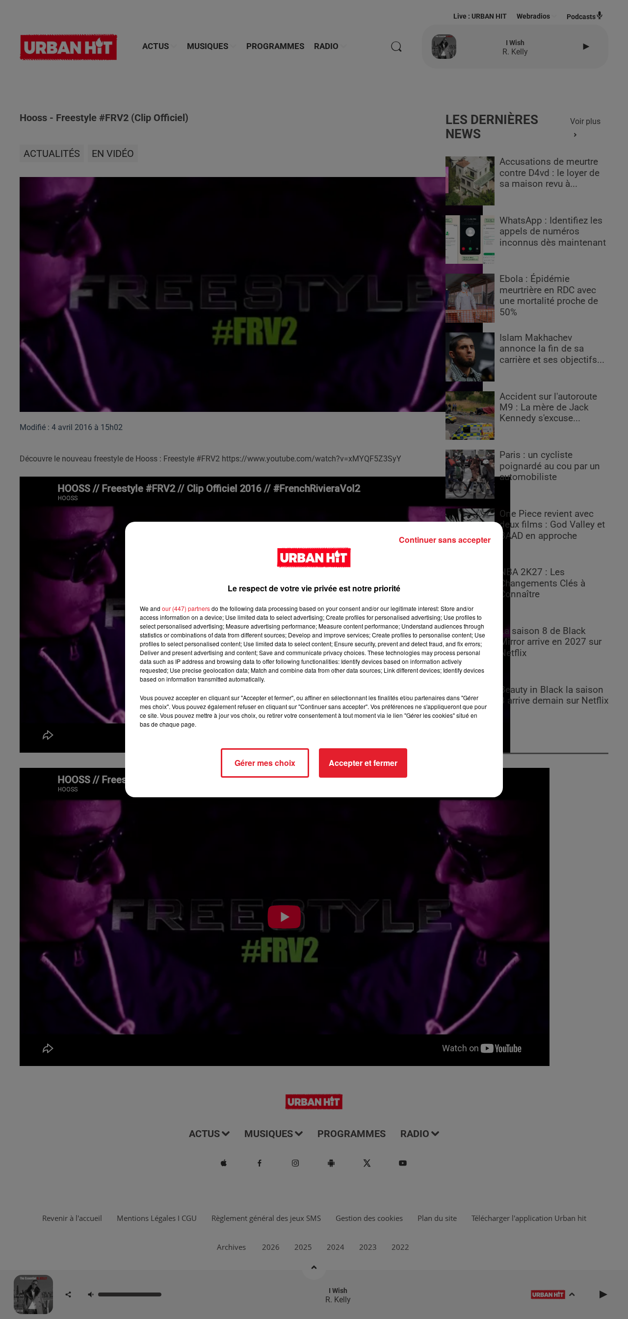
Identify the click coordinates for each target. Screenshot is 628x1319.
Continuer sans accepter (445, 539)
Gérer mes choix (265, 762)
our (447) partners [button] (186, 608)
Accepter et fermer (363, 762)
